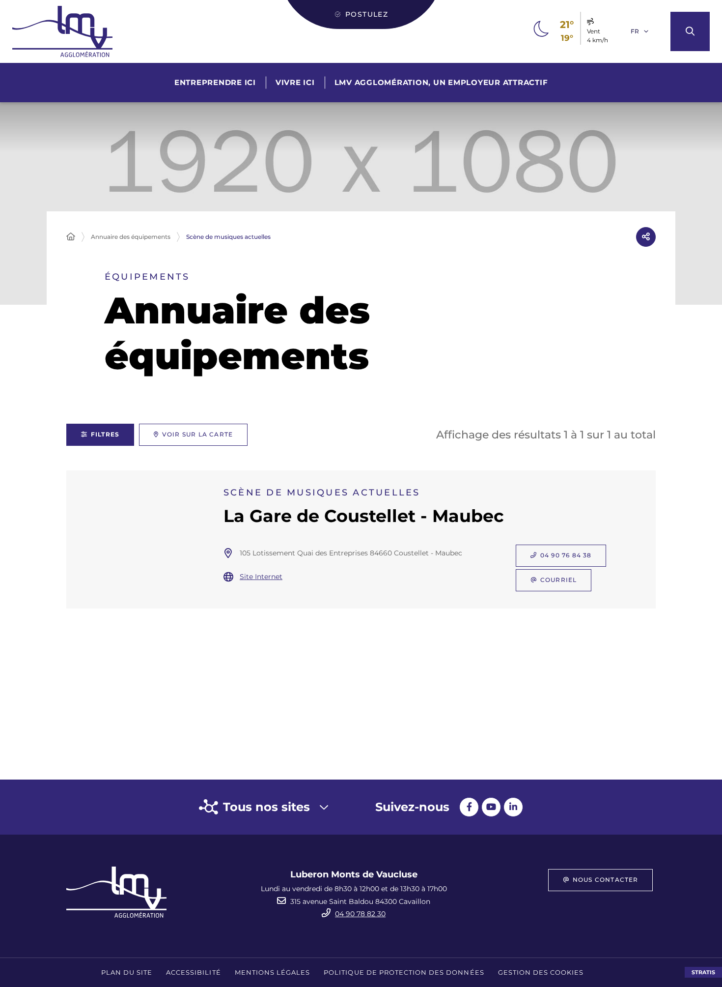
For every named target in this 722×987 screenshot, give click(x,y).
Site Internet (261, 576)
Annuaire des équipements (130, 236)
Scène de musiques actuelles (228, 236)
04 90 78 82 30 (360, 913)
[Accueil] (70, 237)
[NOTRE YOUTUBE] (491, 807)
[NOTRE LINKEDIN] (513, 807)
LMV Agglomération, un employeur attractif (441, 82)
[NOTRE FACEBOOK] (469, 807)
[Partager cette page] (646, 237)
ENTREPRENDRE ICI (215, 82)
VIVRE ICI (295, 82)
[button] (690, 31)
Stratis (703, 972)
